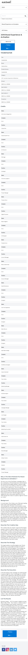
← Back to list (8, 41)
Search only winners (7, 18)
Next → (7, 48)
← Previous (7, 45)
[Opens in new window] (3, 649)
